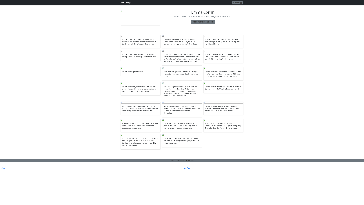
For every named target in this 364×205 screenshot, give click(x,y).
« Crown (4, 168)
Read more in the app (203, 21)
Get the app (237, 3)
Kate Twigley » (188, 168)
